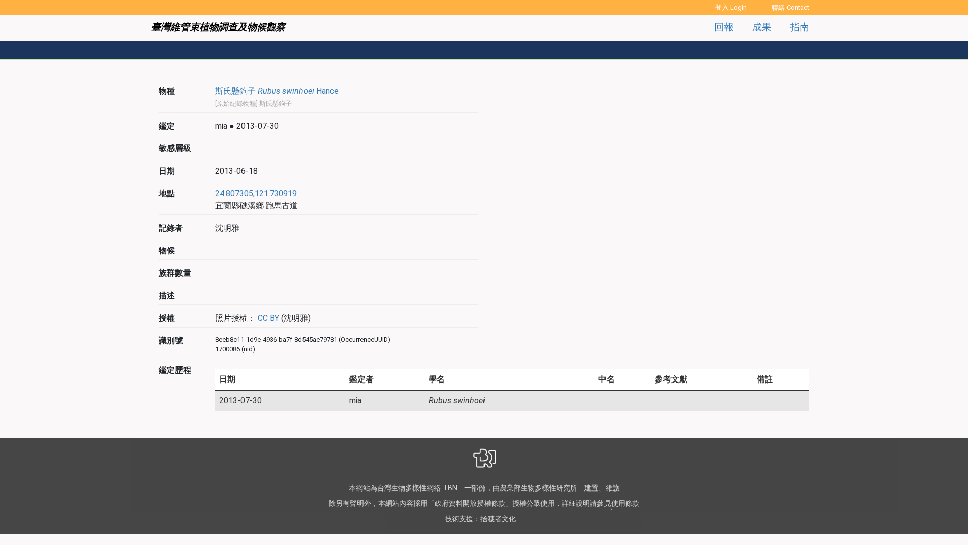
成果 (761, 27)
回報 (724, 27)
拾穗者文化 (498, 519)
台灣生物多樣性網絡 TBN (417, 488)
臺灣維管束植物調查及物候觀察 (218, 27)
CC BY (267, 318)
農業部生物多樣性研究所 (538, 488)
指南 (799, 27)
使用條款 (625, 503)
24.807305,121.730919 (256, 193)
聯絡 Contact (790, 7)
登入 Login (731, 7)
